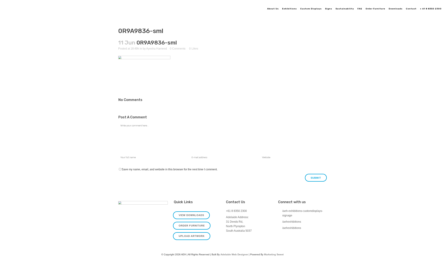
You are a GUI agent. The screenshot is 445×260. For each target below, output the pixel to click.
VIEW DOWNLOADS (191, 215)
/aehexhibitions (291, 221)
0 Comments (177, 48)
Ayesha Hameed (156, 48)
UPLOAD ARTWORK (192, 236)
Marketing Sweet (274, 254)
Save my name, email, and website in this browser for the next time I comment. (169, 169)
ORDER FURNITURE (192, 225)
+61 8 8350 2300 (236, 210)
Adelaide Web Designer (234, 254)
